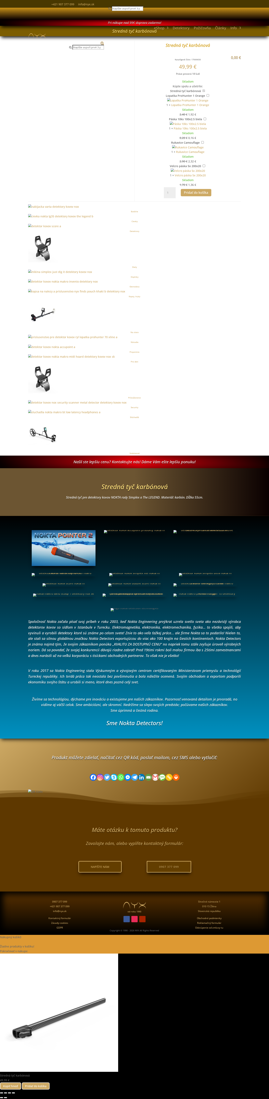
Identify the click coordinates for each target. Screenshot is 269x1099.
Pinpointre (134, 352)
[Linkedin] (141, 777)
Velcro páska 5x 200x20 (185, 166)
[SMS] (162, 777)
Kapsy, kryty (134, 296)
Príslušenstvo (134, 397)
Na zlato (135, 332)
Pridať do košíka (196, 192)
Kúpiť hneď (10, 1086)
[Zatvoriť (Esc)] (13, 1092)
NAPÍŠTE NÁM (100, 867)
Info (233, 28)
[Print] (176, 777)
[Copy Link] (169, 777)
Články (220, 28)
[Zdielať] (9, 1092)
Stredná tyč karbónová (185, 91)
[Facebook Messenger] (127, 777)
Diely (134, 267)
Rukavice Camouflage (185, 142)
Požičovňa (202, 28)
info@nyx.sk (86, 4)
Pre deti (134, 361)
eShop (159, 28)
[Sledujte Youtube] (142, 919)
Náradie (134, 342)
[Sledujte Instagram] (134, 919)
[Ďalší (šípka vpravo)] (5, 1097)
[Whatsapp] (120, 777)
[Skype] (113, 777)
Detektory (181, 28)
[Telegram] (134, 777)
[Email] (148, 777)
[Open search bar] (86, 43)
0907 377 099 (169, 867)
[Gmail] (155, 777)
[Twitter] (107, 777)
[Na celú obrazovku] (5, 1092)
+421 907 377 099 (62, 4)
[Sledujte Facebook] (126, 919)
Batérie (134, 211)
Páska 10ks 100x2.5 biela (185, 119)
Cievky (135, 221)
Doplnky (134, 276)
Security (134, 407)
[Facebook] (93, 777)
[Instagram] (100, 777)
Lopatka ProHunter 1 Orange (185, 96)
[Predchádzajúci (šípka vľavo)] (1, 1097)
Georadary (134, 286)
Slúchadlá (134, 417)
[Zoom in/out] (1, 1092)
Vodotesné (135, 453)
